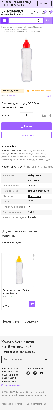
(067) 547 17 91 (8, 382)
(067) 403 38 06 (9, 375)
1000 (30, 201)
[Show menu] (4, 20)
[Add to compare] (44, 115)
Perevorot (17, 404)
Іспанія (32, 217)
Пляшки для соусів (11, 29)
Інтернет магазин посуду (12, 27)
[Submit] (46, 359)
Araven (24, 29)
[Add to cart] (32, 304)
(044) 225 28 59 (9, 368)
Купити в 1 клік (26, 135)
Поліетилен (34, 196)
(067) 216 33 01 (9, 378)
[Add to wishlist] (50, 115)
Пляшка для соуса (38, 191)
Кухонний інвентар (33, 27)
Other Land (40, 404)
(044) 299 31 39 (9, 372)
